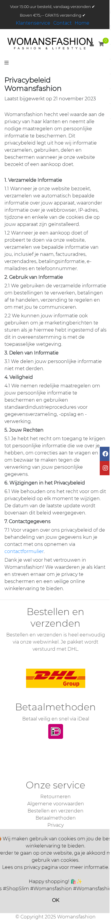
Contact (62, 23)
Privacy (55, 825)
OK (55, 900)
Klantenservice (33, 23)
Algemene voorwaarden (55, 804)
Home (82, 23)
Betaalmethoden (56, 818)
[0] (101, 44)
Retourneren (55, 796)
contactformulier (24, 551)
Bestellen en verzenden (55, 811)
